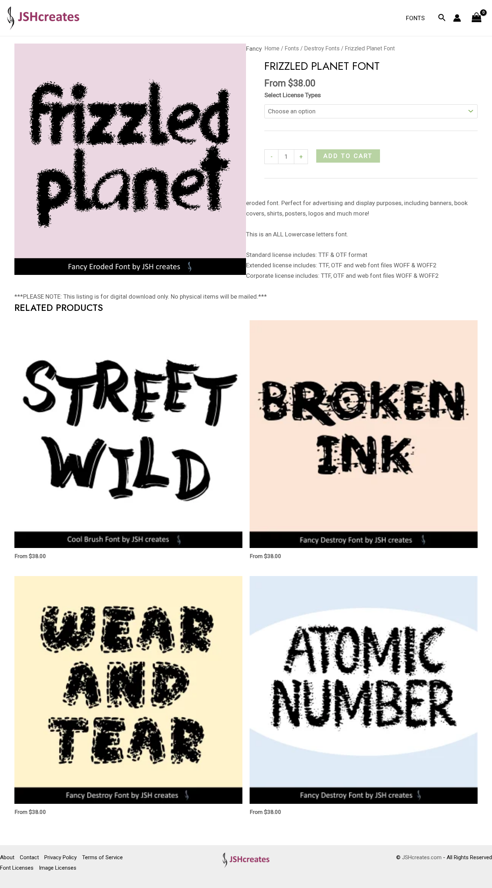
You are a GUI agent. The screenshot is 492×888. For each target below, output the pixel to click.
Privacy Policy (60, 857)
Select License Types (292, 95)
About (7, 857)
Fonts (415, 18)
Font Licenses (16, 868)
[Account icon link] (457, 18)
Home (271, 48)
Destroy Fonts (322, 48)
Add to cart (348, 155)
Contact (29, 857)
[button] (442, 18)
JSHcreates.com (422, 857)
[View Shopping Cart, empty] (476, 18)
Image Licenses (57, 868)
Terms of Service (102, 857)
